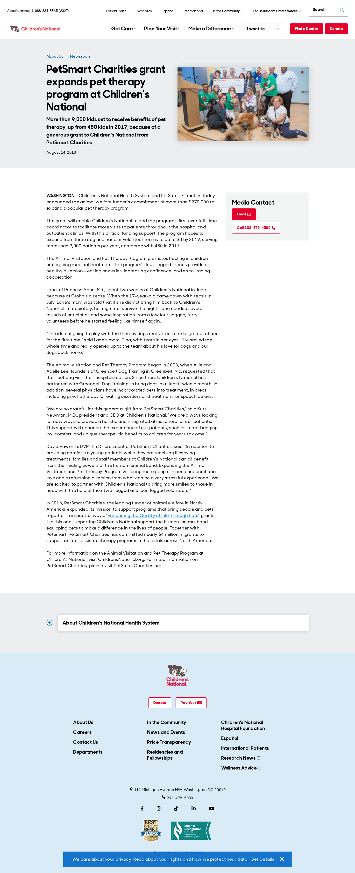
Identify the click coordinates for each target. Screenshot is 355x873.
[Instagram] (159, 808)
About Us (54, 56)
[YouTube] (211, 808)
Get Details (262, 859)
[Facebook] (142, 808)
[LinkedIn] (194, 808)
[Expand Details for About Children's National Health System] (49, 622)
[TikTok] (176, 808)
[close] (281, 859)
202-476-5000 (180, 797)
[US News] (151, 830)
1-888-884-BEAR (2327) (50, 10)
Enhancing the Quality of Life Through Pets (153, 515)
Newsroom (80, 56)
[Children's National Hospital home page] (36, 28)
